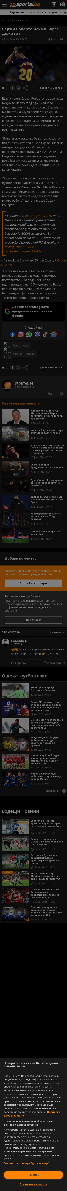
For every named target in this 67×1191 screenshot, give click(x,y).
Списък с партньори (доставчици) (26, 1163)
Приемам (33, 1174)
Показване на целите (33, 1184)
